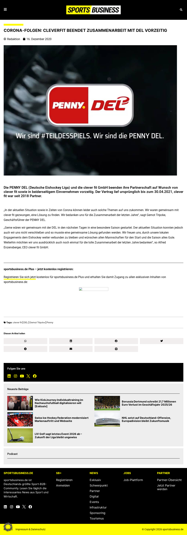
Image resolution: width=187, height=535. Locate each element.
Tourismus (97, 518)
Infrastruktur (98, 507)
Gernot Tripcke (37, 322)
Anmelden (63, 485)
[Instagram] (15, 376)
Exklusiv (95, 480)
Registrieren (64, 480)
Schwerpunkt (99, 485)
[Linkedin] (9, 376)
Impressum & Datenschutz (30, 529)
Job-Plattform (133, 480)
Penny (50, 322)
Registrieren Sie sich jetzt (20, 277)
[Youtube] (22, 376)
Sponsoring (97, 513)
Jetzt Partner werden (166, 487)
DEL (26, 322)
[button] (181, 10)
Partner (95, 491)
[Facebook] (35, 376)
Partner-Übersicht (169, 480)
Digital (94, 496)
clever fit (17, 322)
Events (94, 502)
